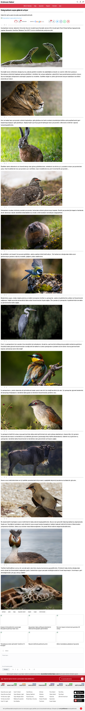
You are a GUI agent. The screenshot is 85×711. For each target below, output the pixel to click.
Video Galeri (52, 694)
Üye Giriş (61, 692)
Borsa (2, 684)
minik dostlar (42, 611)
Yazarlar (51, 696)
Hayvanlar (41, 6)
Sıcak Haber (52, 701)
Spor (60, 6)
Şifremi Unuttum (63, 696)
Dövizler (41, 694)
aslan (9, 611)
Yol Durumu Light (5, 696)
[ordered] (22, 669)
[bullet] (25, 669)
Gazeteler (22, 684)
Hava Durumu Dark (6, 694)
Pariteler (60, 684)
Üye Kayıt (61, 694)
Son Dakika (17, 701)
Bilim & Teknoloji (27, 6)
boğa (14, 611)
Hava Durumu (32, 684)
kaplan (29, 611)
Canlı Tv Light (4, 701)
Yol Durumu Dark (5, 699)
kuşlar (35, 611)
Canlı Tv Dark (17, 692)
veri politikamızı (63, 708)
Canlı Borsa (29, 692)
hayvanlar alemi (21, 611)
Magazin (48, 6)
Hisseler (51, 684)
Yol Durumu (68, 684)
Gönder (6, 669)
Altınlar (41, 692)
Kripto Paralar (79, 684)
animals (4, 611)
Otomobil (54, 6)
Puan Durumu (42, 684)
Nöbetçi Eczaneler (19, 699)
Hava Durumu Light (6, 692)
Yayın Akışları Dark (19, 696)
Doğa (35, 6)
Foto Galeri (52, 692)
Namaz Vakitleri (12, 684)
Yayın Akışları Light (19, 694)
